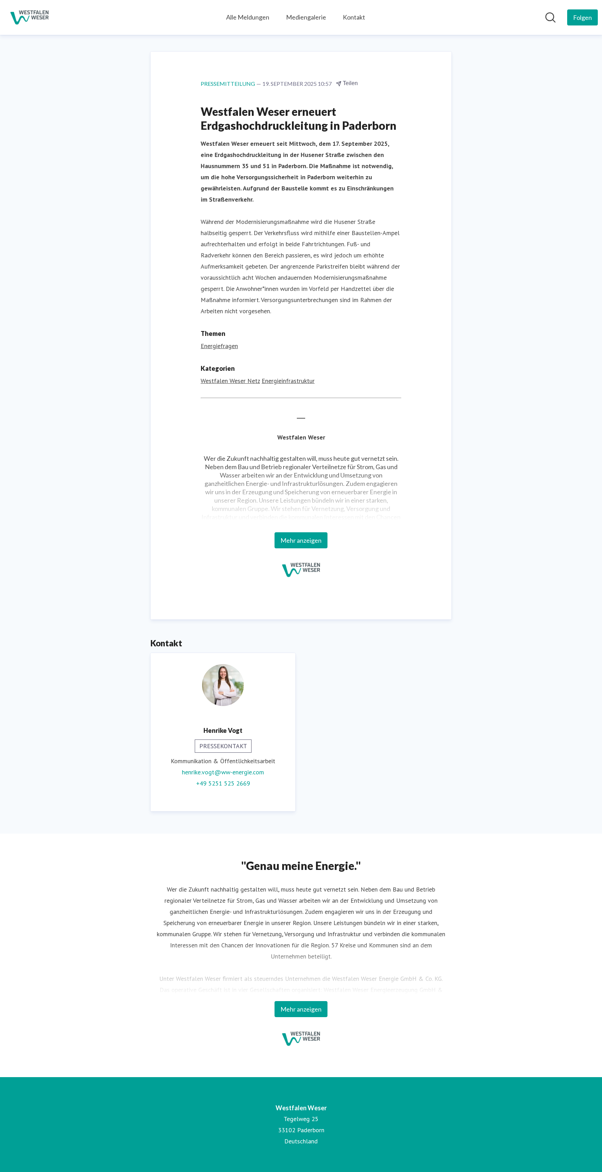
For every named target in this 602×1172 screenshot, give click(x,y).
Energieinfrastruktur (288, 381)
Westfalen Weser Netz (230, 381)
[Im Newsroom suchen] (550, 17)
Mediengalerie (306, 17)
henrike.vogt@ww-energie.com (223, 772)
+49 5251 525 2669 (223, 783)
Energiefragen (219, 346)
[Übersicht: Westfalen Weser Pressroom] (29, 17)
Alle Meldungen (247, 17)
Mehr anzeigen (301, 540)
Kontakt (354, 17)
